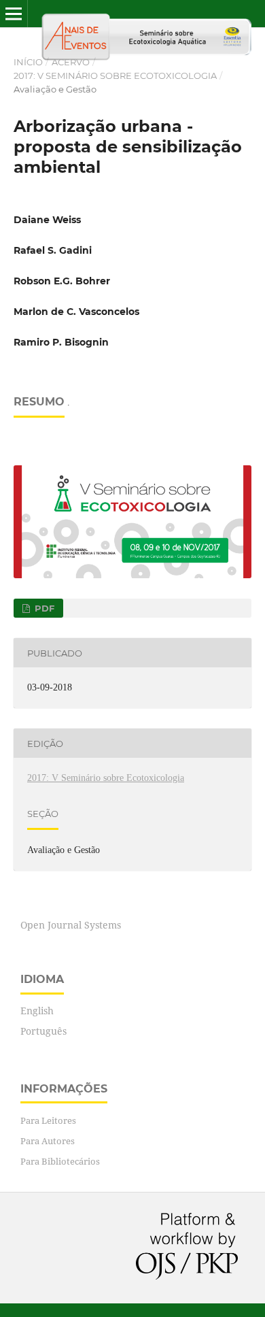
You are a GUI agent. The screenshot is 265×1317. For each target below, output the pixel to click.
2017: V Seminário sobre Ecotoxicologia (115, 75)
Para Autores (47, 1141)
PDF (43, 608)
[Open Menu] (13, 13)
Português (43, 1030)
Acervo (71, 61)
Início (28, 61)
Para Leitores (48, 1120)
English (37, 1010)
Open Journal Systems (70, 924)
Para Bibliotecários (60, 1161)
